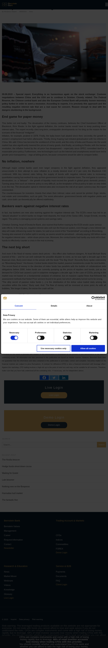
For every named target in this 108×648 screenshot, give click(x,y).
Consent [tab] (19, 306)
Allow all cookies (88, 348)
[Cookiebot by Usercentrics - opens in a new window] (93, 298)
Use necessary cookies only (53, 348)
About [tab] (89, 306)
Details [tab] (54, 306)
